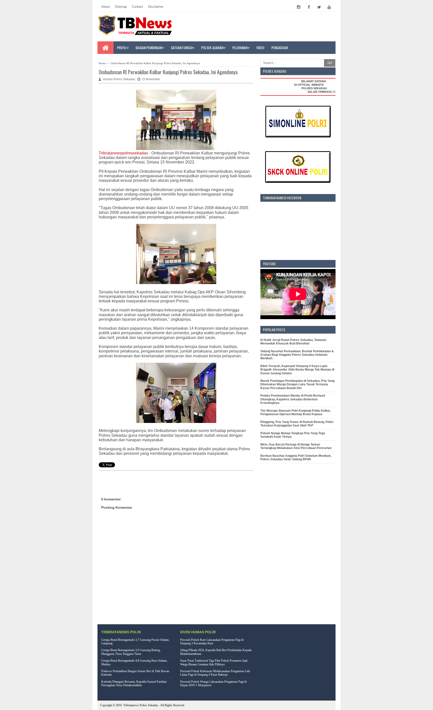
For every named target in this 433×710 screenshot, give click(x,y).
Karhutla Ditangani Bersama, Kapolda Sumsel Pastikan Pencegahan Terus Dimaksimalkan (134, 683)
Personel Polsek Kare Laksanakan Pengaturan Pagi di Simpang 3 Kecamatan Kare (212, 641)
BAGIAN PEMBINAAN (149, 47)
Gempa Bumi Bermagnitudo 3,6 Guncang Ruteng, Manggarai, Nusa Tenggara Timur (131, 651)
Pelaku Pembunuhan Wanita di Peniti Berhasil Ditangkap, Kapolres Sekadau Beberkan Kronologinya (292, 399)
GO (330, 63)
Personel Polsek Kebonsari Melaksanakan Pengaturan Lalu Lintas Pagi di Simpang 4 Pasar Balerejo (215, 672)
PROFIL (121, 47)
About (105, 7)
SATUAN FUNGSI (181, 47)
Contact (137, 7)
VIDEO (260, 47)
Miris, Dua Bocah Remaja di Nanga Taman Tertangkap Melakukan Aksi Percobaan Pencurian (296, 446)
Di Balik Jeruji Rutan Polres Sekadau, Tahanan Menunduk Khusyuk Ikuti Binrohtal (293, 341)
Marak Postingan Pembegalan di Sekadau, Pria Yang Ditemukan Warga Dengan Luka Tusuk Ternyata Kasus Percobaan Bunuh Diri (297, 384)
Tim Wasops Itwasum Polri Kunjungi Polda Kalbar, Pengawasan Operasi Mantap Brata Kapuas (295, 412)
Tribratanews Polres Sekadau (140, 705)
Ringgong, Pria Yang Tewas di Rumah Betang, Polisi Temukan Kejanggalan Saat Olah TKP (296, 423)
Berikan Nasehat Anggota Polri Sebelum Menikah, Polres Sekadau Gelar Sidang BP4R (295, 457)
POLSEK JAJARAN (212, 47)
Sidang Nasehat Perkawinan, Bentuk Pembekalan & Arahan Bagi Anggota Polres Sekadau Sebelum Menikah (297, 354)
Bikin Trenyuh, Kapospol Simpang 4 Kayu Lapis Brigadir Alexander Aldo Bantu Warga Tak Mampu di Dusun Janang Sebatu (297, 369)
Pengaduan (279, 47)
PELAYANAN (239, 47)
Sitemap (121, 7)
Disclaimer (155, 7)
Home (102, 63)
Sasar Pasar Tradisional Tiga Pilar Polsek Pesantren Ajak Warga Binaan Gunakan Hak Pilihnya (214, 662)
